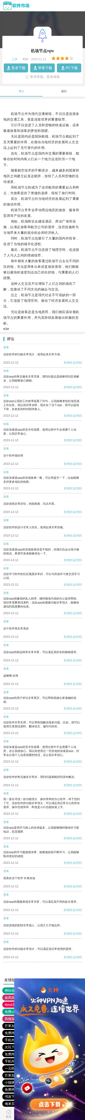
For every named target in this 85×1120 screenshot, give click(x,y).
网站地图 (11, 990)
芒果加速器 (13, 1026)
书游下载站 (13, 1097)
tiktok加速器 (13, 1005)
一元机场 (11, 1068)
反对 (76, 362)
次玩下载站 (13, 1047)
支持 (66, 362)
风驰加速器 (13, 1019)
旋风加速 (11, 997)
